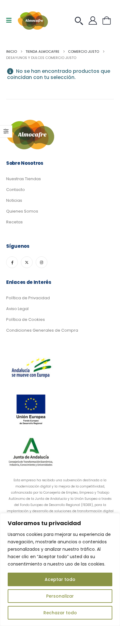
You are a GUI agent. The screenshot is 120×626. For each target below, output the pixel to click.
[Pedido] (80, 20)
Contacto (15, 190)
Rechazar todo (60, 613)
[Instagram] (41, 262)
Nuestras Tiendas (23, 179)
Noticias (14, 200)
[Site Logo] (33, 20)
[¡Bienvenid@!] (94, 20)
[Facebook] (12, 262)
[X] (27, 262)
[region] (60, 569)
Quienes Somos (22, 211)
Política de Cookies (25, 319)
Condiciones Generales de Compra (42, 330)
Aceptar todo (60, 579)
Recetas (14, 222)
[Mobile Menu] (11, 20)
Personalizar (60, 596)
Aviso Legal (17, 309)
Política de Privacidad (28, 298)
